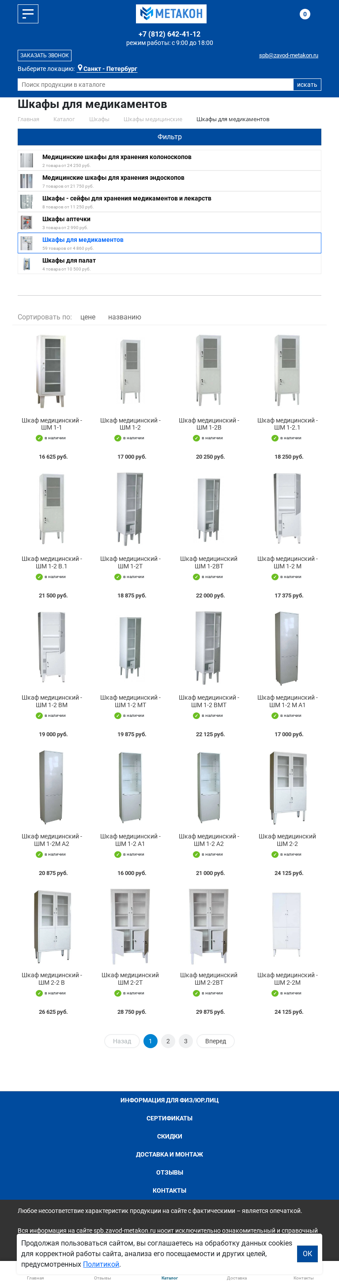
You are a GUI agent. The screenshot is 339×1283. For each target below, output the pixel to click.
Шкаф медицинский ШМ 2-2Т (130, 979)
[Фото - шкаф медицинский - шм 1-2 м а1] (287, 648)
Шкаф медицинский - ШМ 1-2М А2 (52, 840)
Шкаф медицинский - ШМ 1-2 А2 (209, 840)
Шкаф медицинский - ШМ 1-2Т (130, 562)
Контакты (169, 1190)
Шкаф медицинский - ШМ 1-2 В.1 (52, 562)
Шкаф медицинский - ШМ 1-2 (130, 424)
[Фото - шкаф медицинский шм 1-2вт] (208, 510)
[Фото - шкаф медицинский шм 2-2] (287, 787)
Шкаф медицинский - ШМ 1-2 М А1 (287, 701)
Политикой (101, 1264)
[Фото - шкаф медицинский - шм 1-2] (130, 371)
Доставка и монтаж (169, 1154)
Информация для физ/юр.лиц (170, 1100)
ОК (307, 1254)
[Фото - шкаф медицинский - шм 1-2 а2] (208, 787)
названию (124, 317)
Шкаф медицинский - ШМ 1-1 (52, 424)
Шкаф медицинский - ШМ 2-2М (287, 979)
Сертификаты (169, 1118)
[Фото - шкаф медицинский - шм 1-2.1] (287, 371)
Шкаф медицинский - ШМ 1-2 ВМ (52, 701)
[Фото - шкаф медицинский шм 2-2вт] (208, 926)
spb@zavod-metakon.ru (288, 55)
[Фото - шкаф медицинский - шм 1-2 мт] (130, 648)
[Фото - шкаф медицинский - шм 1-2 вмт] (208, 648)
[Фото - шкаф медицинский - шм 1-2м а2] (51, 787)
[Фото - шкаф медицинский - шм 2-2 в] (51, 926)
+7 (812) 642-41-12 (169, 34)
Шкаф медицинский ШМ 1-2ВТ (208, 562)
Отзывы (169, 1172)
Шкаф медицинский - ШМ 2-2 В (52, 979)
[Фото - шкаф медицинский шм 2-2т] (130, 926)
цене (87, 317)
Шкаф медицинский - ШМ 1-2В (209, 424)
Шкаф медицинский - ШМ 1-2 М (287, 562)
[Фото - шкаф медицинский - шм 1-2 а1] (130, 787)
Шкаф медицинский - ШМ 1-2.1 (287, 424)
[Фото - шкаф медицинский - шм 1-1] (51, 371)
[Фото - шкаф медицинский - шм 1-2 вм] (51, 648)
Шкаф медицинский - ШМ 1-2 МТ (130, 701)
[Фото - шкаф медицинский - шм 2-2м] (287, 926)
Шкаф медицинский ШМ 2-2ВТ (208, 979)
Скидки (169, 1136)
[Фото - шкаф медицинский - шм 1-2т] (130, 510)
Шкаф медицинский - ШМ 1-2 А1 (130, 840)
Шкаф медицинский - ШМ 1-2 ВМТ (209, 701)
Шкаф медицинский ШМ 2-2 (287, 840)
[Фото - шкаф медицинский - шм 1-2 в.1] (51, 510)
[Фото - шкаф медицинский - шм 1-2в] (208, 371)
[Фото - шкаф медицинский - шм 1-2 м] (287, 510)
